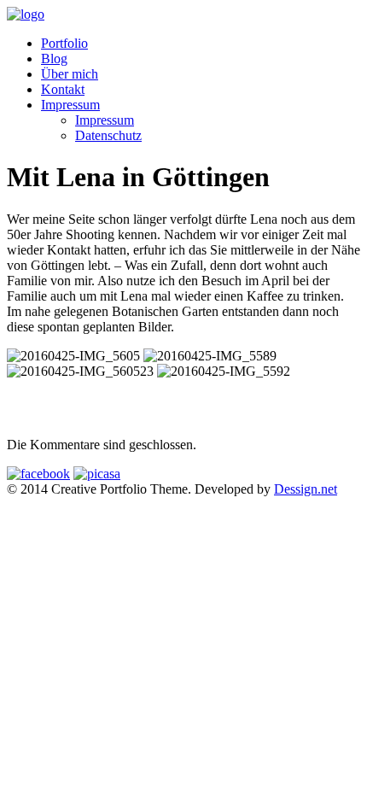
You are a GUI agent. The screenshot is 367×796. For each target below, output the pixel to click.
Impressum (70, 104)
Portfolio (64, 43)
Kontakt (62, 89)
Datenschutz (108, 135)
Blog (54, 58)
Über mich (69, 74)
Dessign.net (305, 489)
